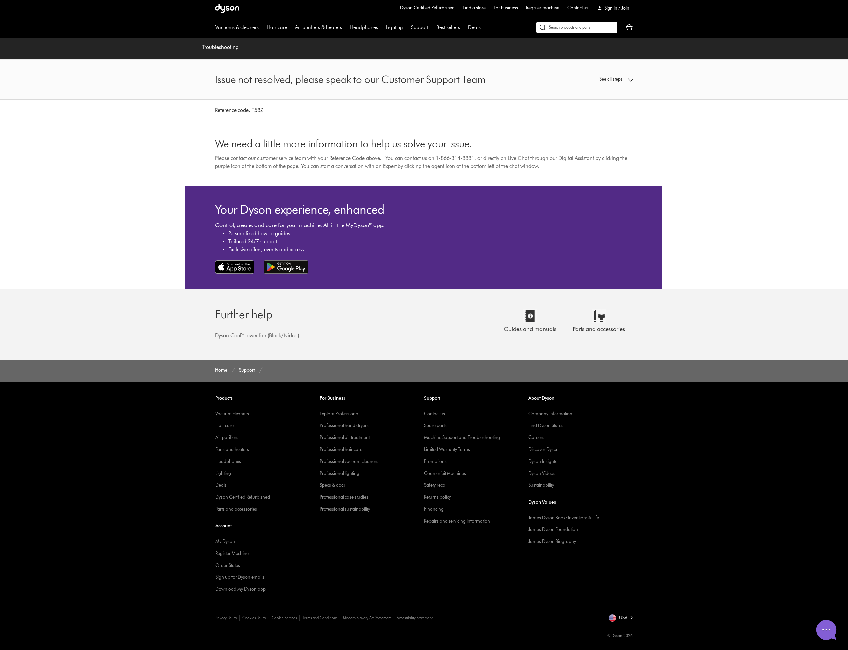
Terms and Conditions (319, 617)
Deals (474, 27)
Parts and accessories (236, 509)
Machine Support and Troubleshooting (462, 437)
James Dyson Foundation (553, 529)
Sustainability (541, 485)
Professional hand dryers (344, 425)
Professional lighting (339, 473)
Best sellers (448, 27)
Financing (434, 509)
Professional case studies (344, 497)
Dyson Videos (541, 473)
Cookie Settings (284, 617)
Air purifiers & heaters (318, 27)
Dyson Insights (542, 461)
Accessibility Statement (415, 617)
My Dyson (225, 541)
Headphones (364, 27)
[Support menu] (431, 27)
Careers (536, 437)
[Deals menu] (484, 27)
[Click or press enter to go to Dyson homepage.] (227, 8)
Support (419, 27)
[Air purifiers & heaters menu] (345, 27)
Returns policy (437, 497)
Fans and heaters (232, 449)
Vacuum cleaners (232, 414)
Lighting (394, 27)
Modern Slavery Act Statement (367, 617)
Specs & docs (332, 485)
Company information (550, 414)
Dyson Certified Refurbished (427, 8)
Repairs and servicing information (457, 521)
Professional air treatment (345, 437)
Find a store (474, 8)
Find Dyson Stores (545, 425)
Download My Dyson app (240, 589)
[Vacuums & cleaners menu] (262, 27)
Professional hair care (341, 449)
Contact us (577, 8)
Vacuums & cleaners (237, 27)
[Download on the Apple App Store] (235, 267)
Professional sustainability (345, 509)
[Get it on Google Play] (286, 267)
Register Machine (232, 553)
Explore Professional (339, 414)
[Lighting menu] (406, 27)
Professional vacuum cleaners (349, 461)
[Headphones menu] (381, 27)
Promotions (435, 461)
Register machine (542, 8)
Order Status (227, 565)
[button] (585, 79)
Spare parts (435, 425)
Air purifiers (226, 437)
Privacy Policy (226, 617)
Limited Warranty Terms (447, 449)
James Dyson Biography (552, 541)
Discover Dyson (543, 449)
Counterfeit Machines (445, 473)
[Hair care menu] (290, 27)
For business (506, 8)
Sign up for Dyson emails (239, 577)
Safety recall (435, 485)
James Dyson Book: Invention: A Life (563, 518)
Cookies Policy (254, 617)
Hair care (277, 27)
